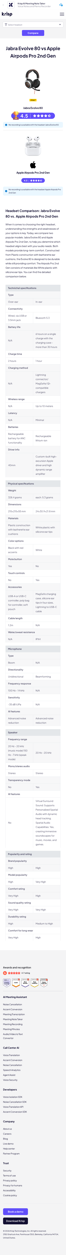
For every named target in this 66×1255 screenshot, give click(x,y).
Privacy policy (10, 1180)
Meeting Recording (12, 1024)
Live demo (8, 1143)
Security (7, 1170)
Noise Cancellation (12, 1004)
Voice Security (10, 1079)
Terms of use (9, 1175)
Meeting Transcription (14, 1014)
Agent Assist (9, 1074)
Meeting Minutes (11, 1029)
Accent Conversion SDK (15, 1111)
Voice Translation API (13, 1106)
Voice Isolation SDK (12, 1096)
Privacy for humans (12, 1185)
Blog (5, 1138)
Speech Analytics (11, 1070)
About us (7, 1128)
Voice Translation (11, 1055)
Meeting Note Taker (13, 1019)
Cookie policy (10, 1195)
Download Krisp (15, 1221)
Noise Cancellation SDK (15, 1101)
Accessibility (9, 1190)
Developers (10, 1089)
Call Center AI (11, 1047)
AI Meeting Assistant (15, 997)
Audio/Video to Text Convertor (13, 1036)
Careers (7, 1133)
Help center (9, 1148)
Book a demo (15, 1211)
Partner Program (11, 1153)
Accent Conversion (12, 1009)
